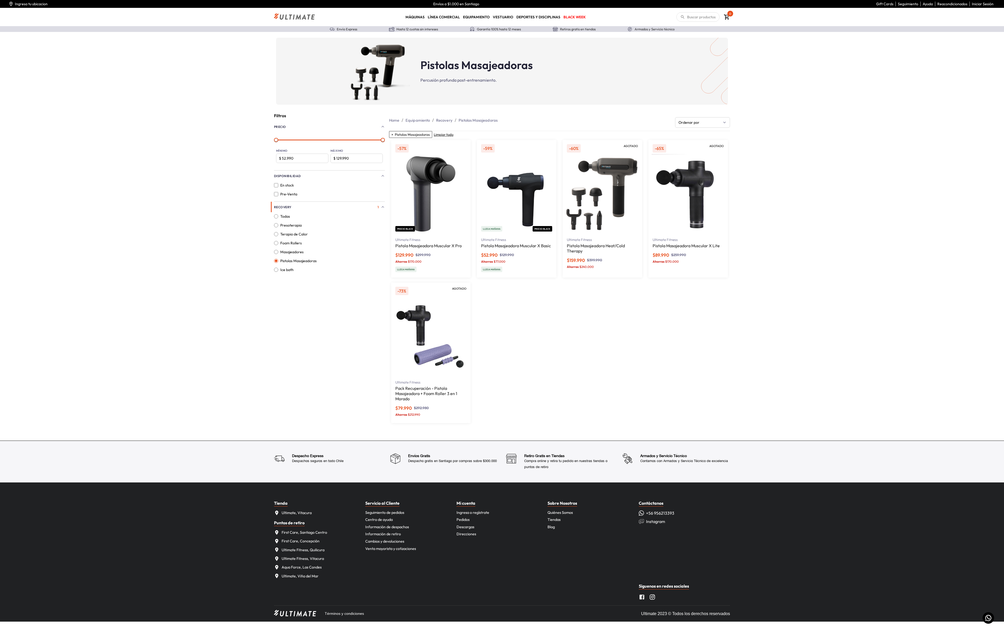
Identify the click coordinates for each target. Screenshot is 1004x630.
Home (394, 120)
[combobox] (702, 122)
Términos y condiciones (344, 613)
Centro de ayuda (379, 519)
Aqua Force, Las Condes (302, 567)
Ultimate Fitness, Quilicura (303, 550)
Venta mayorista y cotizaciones (390, 548)
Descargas (465, 527)
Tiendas (554, 519)
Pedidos (463, 519)
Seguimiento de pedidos (384, 512)
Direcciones (466, 534)
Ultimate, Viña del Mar (300, 576)
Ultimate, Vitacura (297, 512)
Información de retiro (383, 534)
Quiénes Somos (560, 512)
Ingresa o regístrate (473, 512)
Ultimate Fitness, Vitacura (303, 558)
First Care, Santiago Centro (304, 532)
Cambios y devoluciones (384, 541)
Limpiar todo (443, 134)
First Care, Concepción (301, 541)
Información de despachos (387, 527)
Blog (551, 527)
